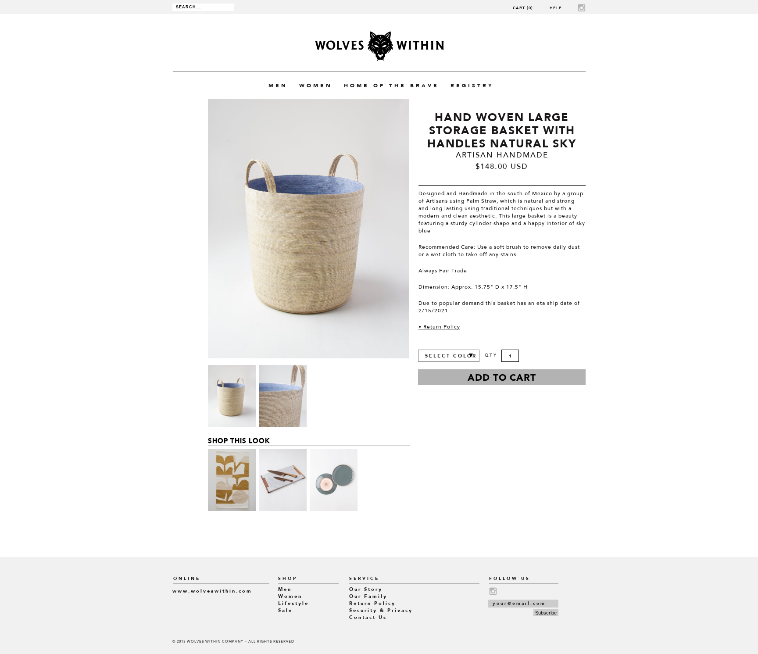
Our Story (366, 589)
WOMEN (316, 85)
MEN (278, 85)
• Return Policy (439, 327)
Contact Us (368, 617)
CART (523, 7)
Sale (285, 610)
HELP (556, 7)
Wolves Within (379, 46)
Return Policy (372, 603)
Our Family (368, 596)
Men (285, 589)
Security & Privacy (381, 610)
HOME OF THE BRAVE (391, 85)
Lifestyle (293, 603)
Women (290, 596)
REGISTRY (472, 85)
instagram (582, 8)
